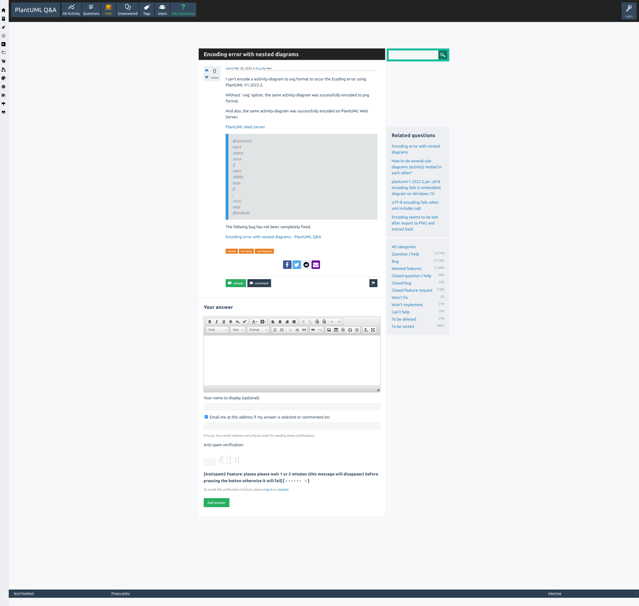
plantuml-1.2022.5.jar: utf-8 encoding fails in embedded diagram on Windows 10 (416, 187)
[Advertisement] (102, 97)
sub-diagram (264, 251)
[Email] (316, 264)
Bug (259, 68)
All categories (404, 246)
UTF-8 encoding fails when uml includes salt (415, 205)
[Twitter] (297, 264)
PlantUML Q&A (35, 9)
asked (229, 68)
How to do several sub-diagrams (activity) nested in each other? (417, 167)
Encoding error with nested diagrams (416, 149)
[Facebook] (287, 264)
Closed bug (401, 283)
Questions (91, 13)
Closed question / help (411, 275)
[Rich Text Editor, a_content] (292, 360)
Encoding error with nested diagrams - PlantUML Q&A (273, 236)
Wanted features (407, 268)
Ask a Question (183, 13)
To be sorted (403, 326)
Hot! (108, 13)
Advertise (554, 593)
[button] (209, 321)
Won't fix (400, 297)
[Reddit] (306, 264)
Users (162, 13)
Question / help (405, 254)
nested (232, 251)
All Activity (71, 13)
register (283, 489)
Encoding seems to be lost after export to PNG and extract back (415, 223)
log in (268, 489)
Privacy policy (120, 593)
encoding (246, 251)
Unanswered (128, 13)
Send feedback (24, 593)
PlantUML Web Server (245, 127)
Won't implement (407, 304)
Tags (146, 13)
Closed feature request (412, 290)
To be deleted (404, 319)
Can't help (401, 312)
